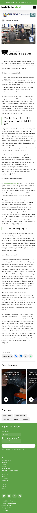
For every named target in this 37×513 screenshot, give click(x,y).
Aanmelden (18, 446)
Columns (6, 419)
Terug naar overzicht (11, 20)
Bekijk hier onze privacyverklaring (12, 449)
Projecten (25, 419)
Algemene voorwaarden (9, 503)
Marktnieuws (7, 415)
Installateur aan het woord (10, 470)
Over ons (4, 486)
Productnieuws (20, 415)
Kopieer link (6, 356)
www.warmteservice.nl (11, 183)
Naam (5, 431)
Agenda (15, 419)
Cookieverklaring (7, 505)
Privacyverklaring (7, 508)
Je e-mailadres (10, 438)
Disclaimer (5, 510)
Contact (4, 488)
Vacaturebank (6, 468)
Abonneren (5, 478)
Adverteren (5, 480)
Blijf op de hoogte (11, 426)
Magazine (5, 476)
